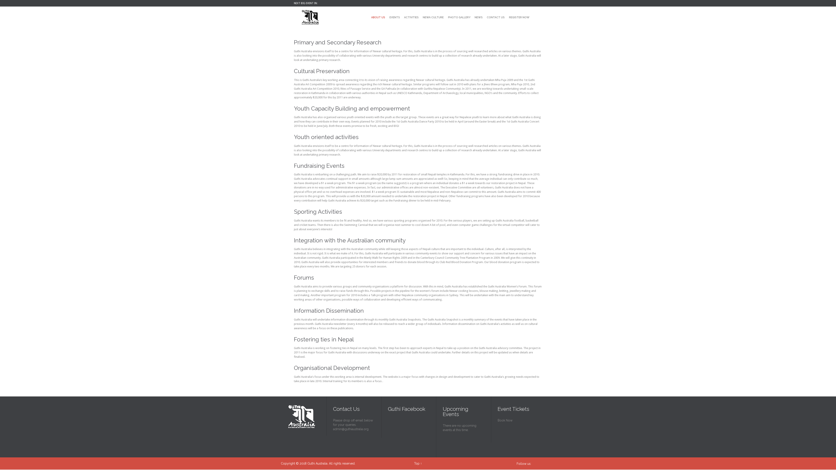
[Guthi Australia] (310, 17)
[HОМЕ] (365, 17)
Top (417, 463)
